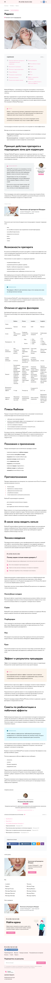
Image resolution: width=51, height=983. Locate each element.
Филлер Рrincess (9, 888)
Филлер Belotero (31, 888)
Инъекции (6, 5)
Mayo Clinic (8, 821)
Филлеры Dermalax (10, 895)
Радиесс (7, 886)
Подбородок (33, 69)
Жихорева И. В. (17, 17)
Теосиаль (29, 884)
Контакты (6, 955)
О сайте (11, 955)
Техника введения (32, 60)
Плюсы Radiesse (13, 72)
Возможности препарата (15, 66)
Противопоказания (13, 77)
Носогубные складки (35, 64)
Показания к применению (15, 75)
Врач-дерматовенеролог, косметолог (41, 169)
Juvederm (7, 884)
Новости (16, 955)
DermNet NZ (9, 818)
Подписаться (41, 962)
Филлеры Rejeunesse (10, 891)
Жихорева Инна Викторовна (41, 172)
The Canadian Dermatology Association (14, 823)
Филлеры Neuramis (10, 893)
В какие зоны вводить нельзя (16, 80)
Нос (31, 72)
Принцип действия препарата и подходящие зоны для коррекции (16, 62)
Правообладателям (8, 953)
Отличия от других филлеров (16, 69)
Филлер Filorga (30, 886)
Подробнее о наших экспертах (24, 810)
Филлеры (12, 5)
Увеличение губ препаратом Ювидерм (32, 210)
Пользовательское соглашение (36, 953)
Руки (31, 74)
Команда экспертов (24, 953)
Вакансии (16, 953)
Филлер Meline (30, 893)
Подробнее (32, 872)
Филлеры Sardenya (31, 891)
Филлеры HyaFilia (31, 895)
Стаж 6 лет (41, 174)
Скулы (31, 66)
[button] (5, 2)
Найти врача (11, 932)
